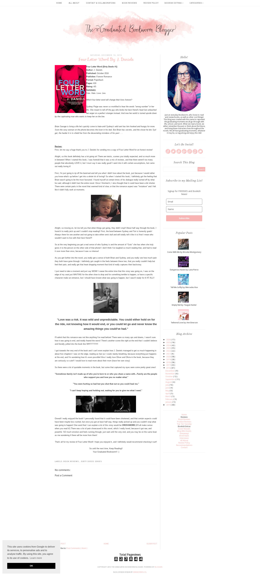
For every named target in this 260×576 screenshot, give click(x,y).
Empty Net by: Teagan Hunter (184, 305)
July (167, 385)
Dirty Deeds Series (91, 461)
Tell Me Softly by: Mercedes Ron (184, 287)
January (169, 402)
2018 (168, 362)
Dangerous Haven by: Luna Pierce (184, 270)
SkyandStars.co (139, 572)
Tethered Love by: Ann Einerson (184, 322)
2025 (168, 342)
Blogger (158, 567)
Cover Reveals (184, 429)
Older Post (152, 544)
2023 (168, 348)
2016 (168, 368)
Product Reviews (184, 422)
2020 (168, 356)
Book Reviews (129, 3)
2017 (168, 365)
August (169, 382)
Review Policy (151, 3)
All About (74, 3)
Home (59, 3)
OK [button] (31, 566)
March (168, 396)
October (169, 376)
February (170, 399)
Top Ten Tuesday (184, 424)
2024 (168, 345)
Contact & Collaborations (100, 3)
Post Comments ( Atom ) (77, 548)
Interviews (184, 438)
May (168, 391)
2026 (168, 339)
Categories (196, 3)
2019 (168, 359)
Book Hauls (184, 436)
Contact (184, 447)
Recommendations (184, 445)
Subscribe (184, 218)
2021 (168, 354)
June (168, 388)
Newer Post (60, 544)
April (168, 393)
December (170, 371)
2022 (168, 351)
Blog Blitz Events (184, 431)
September (171, 379)
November (170, 374)
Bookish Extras (173, 3)
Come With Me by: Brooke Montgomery (184, 252)
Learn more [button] (36, 558)
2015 (168, 405)
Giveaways (184, 433)
